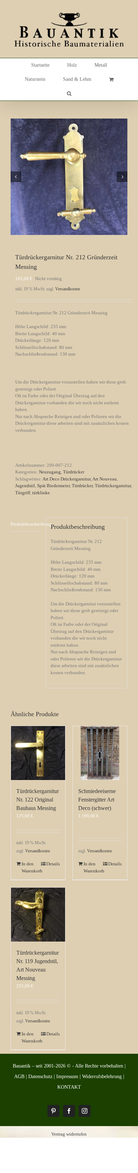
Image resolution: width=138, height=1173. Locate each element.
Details (53, 863)
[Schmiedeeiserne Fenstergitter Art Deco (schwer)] (100, 753)
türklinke (41, 492)
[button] (69, 93)
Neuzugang (50, 471)
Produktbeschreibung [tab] (26, 524)
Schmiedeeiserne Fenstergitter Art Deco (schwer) (97, 799)
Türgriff (22, 492)
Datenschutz (40, 1076)
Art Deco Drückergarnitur (66, 479)
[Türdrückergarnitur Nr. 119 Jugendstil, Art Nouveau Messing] (38, 915)
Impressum (67, 1076)
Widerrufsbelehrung (102, 1076)
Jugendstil (25, 485)
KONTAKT (69, 1087)
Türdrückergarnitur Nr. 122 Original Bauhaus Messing (37, 799)
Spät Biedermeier (53, 485)
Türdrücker (73, 471)
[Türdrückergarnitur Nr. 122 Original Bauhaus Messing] (38, 753)
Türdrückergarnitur (113, 485)
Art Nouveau (104, 479)
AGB (19, 1076)
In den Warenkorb (30, 867)
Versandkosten (67, 289)
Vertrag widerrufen (69, 1134)
